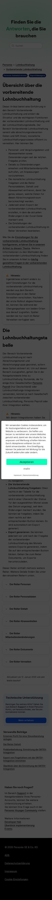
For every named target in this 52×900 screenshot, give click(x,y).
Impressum (17, 475)
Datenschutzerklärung (30, 475)
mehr (27, 468)
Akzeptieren (27, 462)
